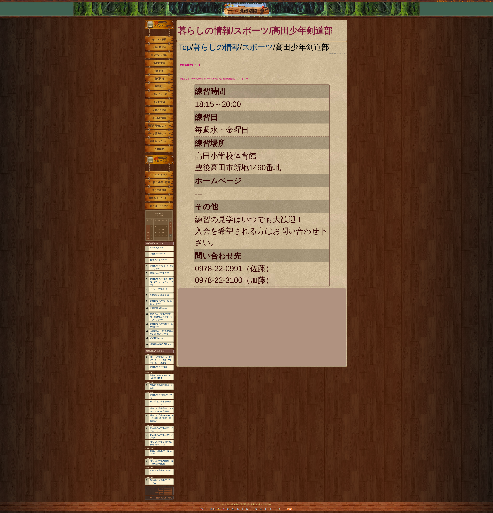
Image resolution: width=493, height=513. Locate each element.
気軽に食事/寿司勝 (158, 367)
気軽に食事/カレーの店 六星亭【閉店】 (160, 376)
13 (163, 229)
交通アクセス (159, 110)
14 (166, 229)
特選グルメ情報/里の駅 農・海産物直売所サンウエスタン (161, 317)
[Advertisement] (256, 326)
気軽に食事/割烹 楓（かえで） (161, 302)
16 (148, 232)
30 (148, 238)
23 (148, 235)
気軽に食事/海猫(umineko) (161, 396)
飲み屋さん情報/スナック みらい (161, 436)
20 (163, 232)
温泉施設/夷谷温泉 (161, 344)
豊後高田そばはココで (159, 125)
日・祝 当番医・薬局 (159, 182)
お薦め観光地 (159, 47)
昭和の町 (159, 70)
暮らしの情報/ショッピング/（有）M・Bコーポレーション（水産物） (161, 360)
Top (185, 47)
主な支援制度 (159, 190)
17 (151, 232)
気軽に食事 (159, 63)
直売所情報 (159, 102)
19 (159, 232)
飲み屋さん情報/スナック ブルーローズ (161, 429)
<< (156, 213)
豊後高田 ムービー (159, 198)
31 (151, 238)
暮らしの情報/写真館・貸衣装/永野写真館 (161, 462)
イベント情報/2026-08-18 (161, 471)
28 (166, 235)
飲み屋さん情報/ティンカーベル (161, 481)
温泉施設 (159, 86)
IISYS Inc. (268, 504)
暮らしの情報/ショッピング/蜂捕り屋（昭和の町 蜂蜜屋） (161, 418)
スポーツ (257, 47)
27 (163, 235)
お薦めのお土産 (159, 94)
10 (151, 229)
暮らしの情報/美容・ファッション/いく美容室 (161, 409)
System (253, 504)
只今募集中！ (159, 149)
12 (159, 229)
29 (170, 235)
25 (155, 235)
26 (159, 235)
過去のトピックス (159, 206)
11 (155, 229)
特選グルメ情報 (159, 55)
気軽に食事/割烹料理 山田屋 (161, 325)
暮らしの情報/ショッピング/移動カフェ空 (161, 443)
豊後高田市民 (245, 504)
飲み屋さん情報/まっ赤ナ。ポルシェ (160, 402)
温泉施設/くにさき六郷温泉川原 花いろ (161, 332)
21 (166, 232)
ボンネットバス (159, 174)
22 (170, 232)
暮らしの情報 (216, 47)
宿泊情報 (159, 78)
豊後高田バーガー (159, 141)
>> (162, 213)
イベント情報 (159, 39)
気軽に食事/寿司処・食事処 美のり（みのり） (161, 282)
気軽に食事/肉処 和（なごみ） (161, 267)
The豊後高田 (246, 10)
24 (151, 235)
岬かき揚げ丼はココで (159, 133)
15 (170, 229)
